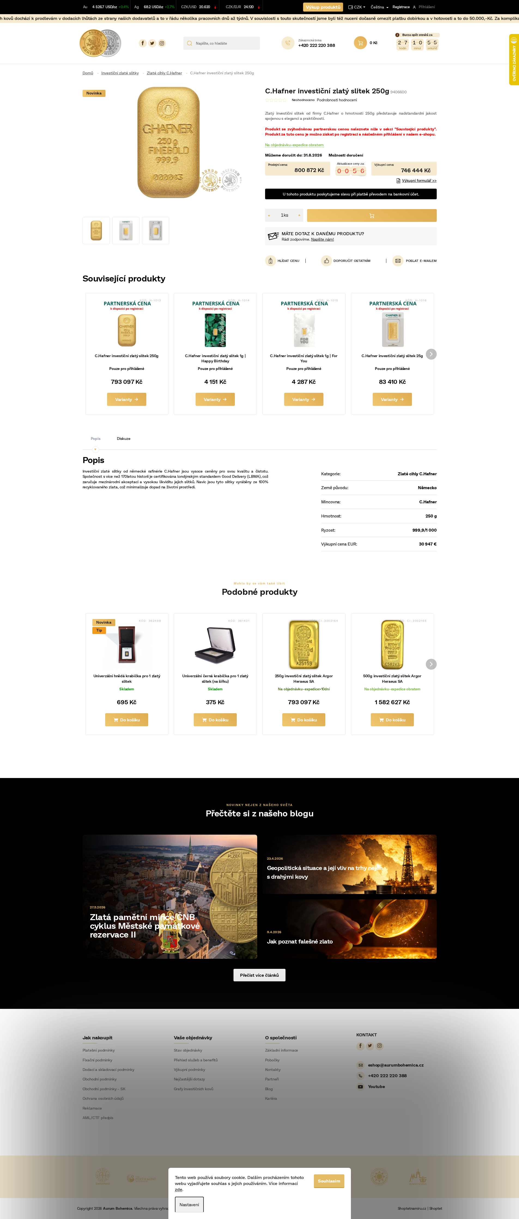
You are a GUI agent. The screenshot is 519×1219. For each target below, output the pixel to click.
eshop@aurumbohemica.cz (396, 1064)
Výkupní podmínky (189, 1069)
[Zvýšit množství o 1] (299, 215)
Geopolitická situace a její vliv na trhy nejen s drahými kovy (325, 872)
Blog (269, 1089)
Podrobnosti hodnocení (337, 99)
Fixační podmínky (97, 1060)
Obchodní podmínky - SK (104, 1089)
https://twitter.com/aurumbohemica (152, 43)
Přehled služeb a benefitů (196, 1060)
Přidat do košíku (372, 215)
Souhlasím (329, 1180)
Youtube (376, 1086)
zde (178, 1189)
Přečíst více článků (259, 975)
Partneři (272, 1079)
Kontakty (273, 1069)
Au (85, 7)
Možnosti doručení (346, 155)
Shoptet (435, 1208)
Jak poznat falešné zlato (300, 941)
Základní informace (281, 1050)
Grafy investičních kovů (193, 1089)
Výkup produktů (323, 7)
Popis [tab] (96, 438)
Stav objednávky (188, 1050)
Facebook (143, 43)
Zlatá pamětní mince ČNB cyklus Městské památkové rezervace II (145, 925)
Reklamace (92, 1108)
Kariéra (271, 1098)
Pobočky (272, 1060)
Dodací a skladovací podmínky (108, 1069)
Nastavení (189, 1204)
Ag (136, 7)
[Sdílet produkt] (346, 261)
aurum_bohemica (162, 43)
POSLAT (412, 261)
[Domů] (90, 73)
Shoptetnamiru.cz (412, 1208)
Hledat (266, 43)
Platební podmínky (99, 1050)
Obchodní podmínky (100, 1079)
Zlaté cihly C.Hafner (417, 473)
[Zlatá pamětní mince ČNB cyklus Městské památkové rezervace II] (170, 896)
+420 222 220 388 (387, 1075)
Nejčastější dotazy (189, 1079)
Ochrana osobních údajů (103, 1098)
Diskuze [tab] (123, 438)
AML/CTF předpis (98, 1118)
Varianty (123, 399)
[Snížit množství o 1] (269, 215)
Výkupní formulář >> (419, 180)
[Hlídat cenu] (285, 261)
